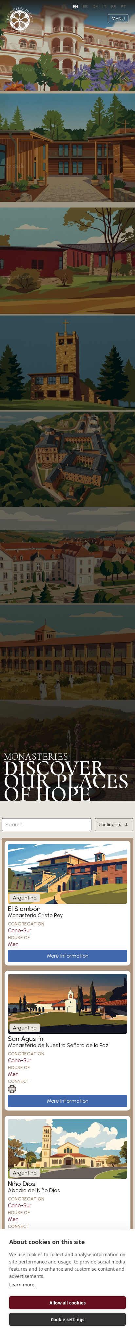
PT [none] (123, 6)
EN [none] (75, 6)
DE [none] (95, 6)
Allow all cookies (67, 1303)
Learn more (21, 1285)
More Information (67, 956)
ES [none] (85, 6)
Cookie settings (68, 1320)
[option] (85, 7)
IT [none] (104, 6)
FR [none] (113, 6)
